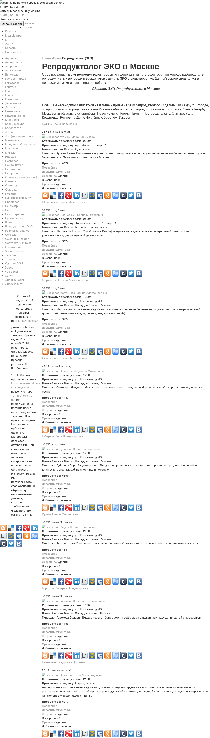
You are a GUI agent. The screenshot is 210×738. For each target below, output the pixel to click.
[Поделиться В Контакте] (139, 195)
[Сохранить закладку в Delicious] (53, 195)
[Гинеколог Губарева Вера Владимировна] (71, 448)
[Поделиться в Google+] (68, 195)
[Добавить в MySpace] (100, 195)
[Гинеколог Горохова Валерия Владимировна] (74, 600)
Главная (47, 58)
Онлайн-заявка (12, 24)
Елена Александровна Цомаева (63, 662)
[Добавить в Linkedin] (76, 195)
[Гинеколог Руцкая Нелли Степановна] (69, 526)
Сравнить (49, 184)
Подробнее (49, 167)
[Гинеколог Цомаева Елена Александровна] (72, 674)
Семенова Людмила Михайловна (64, 358)
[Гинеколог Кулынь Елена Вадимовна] (68, 136)
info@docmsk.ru (28, 321)
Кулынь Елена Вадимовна (59, 124)
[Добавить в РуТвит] (115, 195)
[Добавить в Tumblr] (123, 195)
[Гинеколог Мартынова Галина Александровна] (74, 292)
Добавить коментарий (56, 171)
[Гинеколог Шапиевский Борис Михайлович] (72, 214)
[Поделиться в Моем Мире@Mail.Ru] (92, 195)
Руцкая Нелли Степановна (60, 514)
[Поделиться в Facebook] (61, 195)
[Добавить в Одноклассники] (107, 195)
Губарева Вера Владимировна (62, 436)
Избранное (50, 175)
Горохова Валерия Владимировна (65, 588)
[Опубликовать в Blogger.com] (45, 195)
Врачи (57, 58)
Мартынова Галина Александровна (65, 280)
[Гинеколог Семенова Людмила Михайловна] (73, 370)
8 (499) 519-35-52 (12, 15)
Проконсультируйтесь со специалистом (25, 385)
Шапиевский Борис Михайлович (63, 202)
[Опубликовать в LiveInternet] (84, 195)
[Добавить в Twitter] (131, 195)
